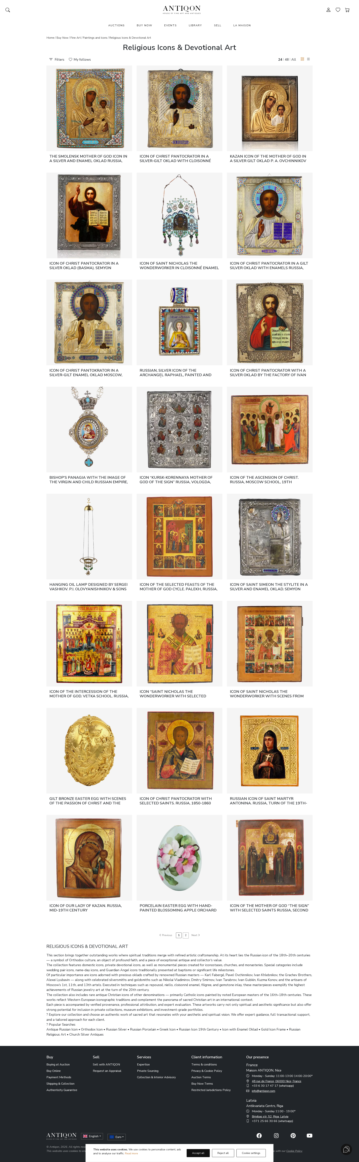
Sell (217, 25)
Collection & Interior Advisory (156, 1077)
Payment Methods (58, 1077)
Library (195, 25)
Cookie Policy (294, 1151)
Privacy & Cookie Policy (206, 1071)
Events (170, 25)
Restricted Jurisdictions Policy (211, 1090)
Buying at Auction (58, 1064)
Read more (131, 1153)
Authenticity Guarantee (61, 1090)
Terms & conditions (204, 1064)
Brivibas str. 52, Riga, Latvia (270, 1116)
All (293, 59)
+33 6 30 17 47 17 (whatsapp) (273, 1086)
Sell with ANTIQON (106, 1064)
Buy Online (53, 1071)
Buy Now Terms (202, 1084)
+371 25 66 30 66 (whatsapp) (272, 1121)
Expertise (143, 1064)
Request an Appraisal (107, 1071)
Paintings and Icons (95, 38)
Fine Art (75, 38)
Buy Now (144, 25)
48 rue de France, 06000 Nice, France (276, 1081)
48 (287, 59)
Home (50, 38)
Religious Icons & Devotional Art (130, 38)
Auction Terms (201, 1077)
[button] (302, 59)
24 (280, 59)
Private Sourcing (147, 1071)
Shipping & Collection (60, 1084)
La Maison (242, 25)
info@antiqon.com (263, 1091)
